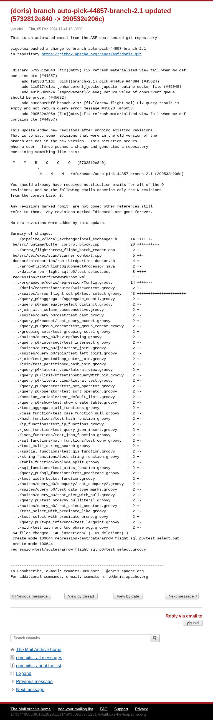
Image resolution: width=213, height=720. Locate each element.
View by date (128, 596)
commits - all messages (39, 657)
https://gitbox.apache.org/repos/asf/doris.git (91, 54)
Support (121, 709)
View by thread (81, 596)
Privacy (141, 709)
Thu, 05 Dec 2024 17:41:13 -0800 (55, 29)
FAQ (104, 709)
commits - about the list (38, 665)
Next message (181, 596)
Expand (23, 673)
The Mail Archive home (38, 649)
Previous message (31, 596)
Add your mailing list (75, 709)
